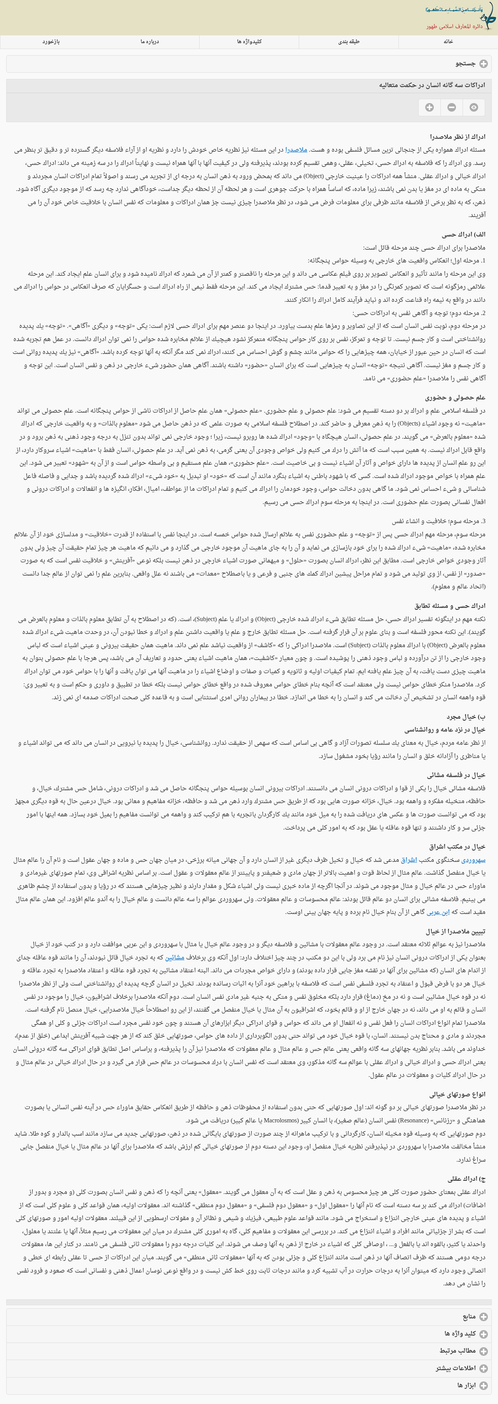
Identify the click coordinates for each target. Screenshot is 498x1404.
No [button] (451, 107)
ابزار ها (435, 1386)
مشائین (174, 958)
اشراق (409, 860)
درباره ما (149, 42)
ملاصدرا (296, 150)
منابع (438, 1317)
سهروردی (473, 860)
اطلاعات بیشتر (424, 1368)
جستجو (434, 64)
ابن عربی (438, 912)
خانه (448, 42)
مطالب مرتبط (426, 1351)
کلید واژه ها (428, 1334)
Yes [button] (429, 107)
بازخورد (51, 42)
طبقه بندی (349, 42)
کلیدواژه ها (249, 42)
